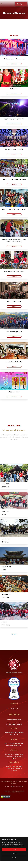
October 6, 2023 (5, 511)
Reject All (14, 857)
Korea (3, 569)
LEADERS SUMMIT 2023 (14, 362)
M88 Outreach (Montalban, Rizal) (14, 179)
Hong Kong (5, 625)
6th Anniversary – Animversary (14, 59)
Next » (15, 634)
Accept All (14, 849)
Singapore (5, 542)
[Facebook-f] (8, 724)
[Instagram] (12, 724)
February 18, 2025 (5, 483)
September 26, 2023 (6, 539)
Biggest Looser (14, 392)
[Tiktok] (16, 724)
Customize (14, 853)
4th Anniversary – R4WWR (14, 149)
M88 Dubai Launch (14, 301)
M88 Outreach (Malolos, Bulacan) (14, 209)
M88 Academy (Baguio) (14, 331)
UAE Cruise (5, 597)
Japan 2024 (5, 487)
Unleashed (14, 89)
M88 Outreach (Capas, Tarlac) (14, 271)
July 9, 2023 (4, 622)
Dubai (3, 514)
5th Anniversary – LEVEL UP (14, 119)
